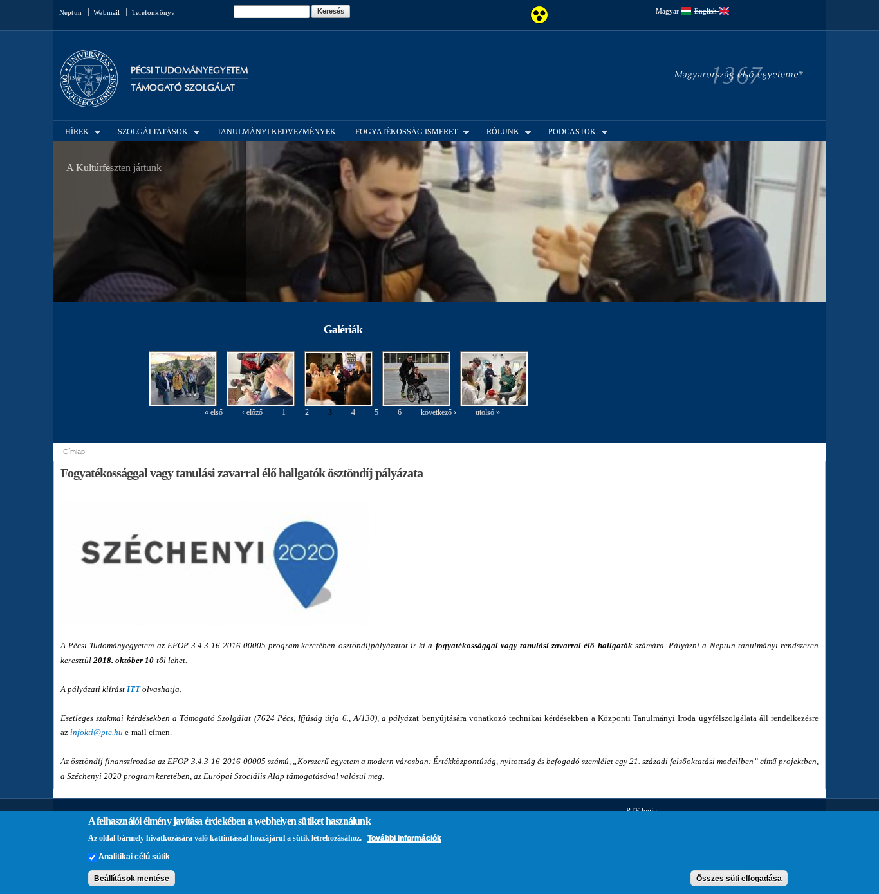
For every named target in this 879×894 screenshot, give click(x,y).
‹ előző (252, 412)
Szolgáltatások (149, 131)
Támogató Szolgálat (183, 87)
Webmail (106, 12)
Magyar (668, 11)
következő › (438, 412)
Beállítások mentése (131, 878)
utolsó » (488, 412)
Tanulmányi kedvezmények (276, 131)
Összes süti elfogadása (739, 878)
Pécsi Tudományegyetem (189, 70)
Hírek (73, 131)
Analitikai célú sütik (134, 857)
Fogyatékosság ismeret (402, 131)
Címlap (74, 451)
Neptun (70, 12)
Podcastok (568, 131)
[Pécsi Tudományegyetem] (89, 101)
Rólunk (499, 131)
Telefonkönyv (153, 12)
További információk (404, 838)
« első (214, 412)
